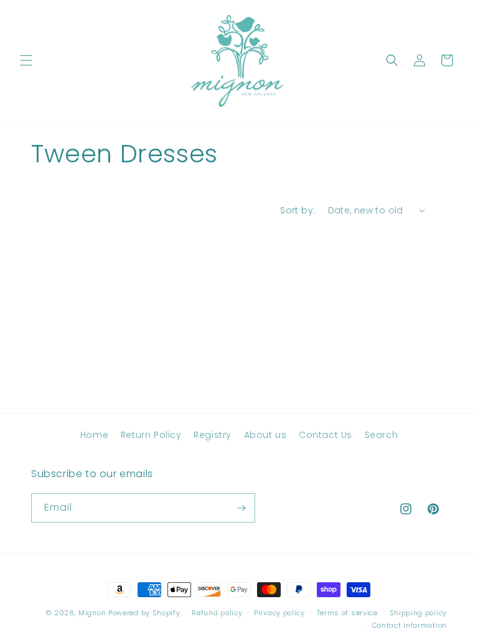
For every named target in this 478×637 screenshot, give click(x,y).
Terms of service (347, 613)
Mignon (93, 613)
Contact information (409, 625)
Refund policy (217, 613)
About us (265, 435)
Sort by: (297, 210)
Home (94, 435)
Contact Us (325, 435)
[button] (26, 60)
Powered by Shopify (144, 613)
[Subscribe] (241, 508)
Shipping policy (419, 613)
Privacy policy (279, 613)
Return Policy (151, 435)
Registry (213, 435)
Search (381, 435)
